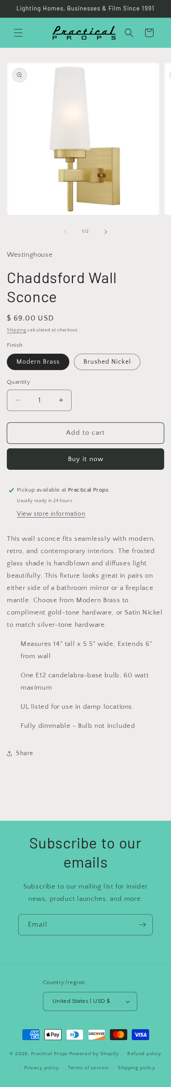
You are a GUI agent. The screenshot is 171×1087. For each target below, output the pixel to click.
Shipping (16, 330)
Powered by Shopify (94, 1054)
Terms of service (88, 1068)
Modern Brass (38, 362)
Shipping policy (136, 1068)
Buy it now (86, 459)
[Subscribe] (142, 924)
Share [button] (24, 753)
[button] (18, 33)
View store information (51, 514)
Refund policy (144, 1054)
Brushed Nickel (107, 362)
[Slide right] (106, 232)
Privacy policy (41, 1068)
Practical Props (49, 1054)
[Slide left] (66, 232)
